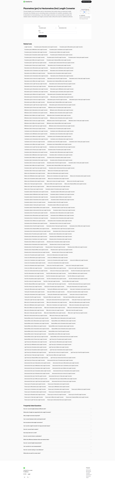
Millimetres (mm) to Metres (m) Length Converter (34, 115)
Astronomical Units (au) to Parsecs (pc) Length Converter (64, 381)
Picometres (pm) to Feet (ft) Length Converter (56, 57)
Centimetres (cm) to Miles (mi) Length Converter (34, 144)
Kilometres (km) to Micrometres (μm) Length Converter (35, 236)
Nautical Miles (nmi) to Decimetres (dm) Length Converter (63, 323)
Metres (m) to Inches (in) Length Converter (56, 181)
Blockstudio (88, 471)
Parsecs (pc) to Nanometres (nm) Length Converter (58, 384)
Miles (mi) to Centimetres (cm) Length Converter (57, 304)
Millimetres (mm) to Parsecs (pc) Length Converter (34, 128)
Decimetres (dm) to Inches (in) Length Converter (34, 162)
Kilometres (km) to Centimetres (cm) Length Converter (35, 239)
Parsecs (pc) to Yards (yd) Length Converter (33, 397)
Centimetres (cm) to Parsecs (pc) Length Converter (35, 149)
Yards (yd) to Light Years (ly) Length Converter (34, 299)
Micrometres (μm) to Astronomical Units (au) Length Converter (62, 104)
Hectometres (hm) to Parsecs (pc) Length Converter (64, 231)
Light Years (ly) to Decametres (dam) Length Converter (35, 349)
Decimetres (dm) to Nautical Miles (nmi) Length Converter (59, 165)
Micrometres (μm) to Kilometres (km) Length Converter (62, 96)
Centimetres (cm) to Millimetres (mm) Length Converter (35, 133)
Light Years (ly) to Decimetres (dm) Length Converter (35, 347)
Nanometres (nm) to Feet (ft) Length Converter (57, 78)
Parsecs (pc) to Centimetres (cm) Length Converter (35, 389)
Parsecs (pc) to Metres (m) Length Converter (81, 389)
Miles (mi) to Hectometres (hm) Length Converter (78, 307)
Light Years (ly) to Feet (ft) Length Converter (80, 352)
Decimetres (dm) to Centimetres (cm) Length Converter (61, 154)
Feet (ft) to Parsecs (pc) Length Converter (33, 286)
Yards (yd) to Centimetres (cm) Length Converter (80, 289)
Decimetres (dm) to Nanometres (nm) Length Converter (35, 152)
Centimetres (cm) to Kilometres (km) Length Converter (61, 139)
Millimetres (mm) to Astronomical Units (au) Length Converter (62, 125)
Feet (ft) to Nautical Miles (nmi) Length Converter (34, 283)
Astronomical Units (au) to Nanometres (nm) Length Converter (37, 362)
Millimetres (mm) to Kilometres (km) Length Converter (61, 118)
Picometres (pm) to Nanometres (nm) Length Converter (45, 46)
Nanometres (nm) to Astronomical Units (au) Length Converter (62, 83)
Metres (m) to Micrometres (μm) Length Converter (58, 173)
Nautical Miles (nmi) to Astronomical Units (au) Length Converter (64, 336)
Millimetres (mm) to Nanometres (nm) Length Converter (35, 110)
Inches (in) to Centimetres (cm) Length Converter (34, 260)
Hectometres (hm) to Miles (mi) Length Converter (80, 225)
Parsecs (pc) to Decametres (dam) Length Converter (35, 391)
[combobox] (47, 28)
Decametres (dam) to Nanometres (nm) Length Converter (36, 191)
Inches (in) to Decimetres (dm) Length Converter (57, 260)
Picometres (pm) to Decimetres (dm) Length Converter (35, 52)
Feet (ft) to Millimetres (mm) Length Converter (77, 273)
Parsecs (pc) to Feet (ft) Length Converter (77, 394)
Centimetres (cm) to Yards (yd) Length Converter (79, 141)
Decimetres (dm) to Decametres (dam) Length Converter (59, 157)
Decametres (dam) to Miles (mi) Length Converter (58, 204)
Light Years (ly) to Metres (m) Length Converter (59, 347)
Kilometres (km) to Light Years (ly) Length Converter (61, 249)
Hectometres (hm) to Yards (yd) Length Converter (57, 225)
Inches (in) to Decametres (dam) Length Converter (34, 262)
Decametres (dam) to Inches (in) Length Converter (34, 202)
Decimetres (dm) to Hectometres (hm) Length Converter (36, 160)
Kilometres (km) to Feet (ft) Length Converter (33, 247)
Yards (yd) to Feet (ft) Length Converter (32, 297)
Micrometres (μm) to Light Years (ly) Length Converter (35, 104)
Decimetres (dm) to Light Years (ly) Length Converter (35, 168)
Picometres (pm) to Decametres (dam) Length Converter (36, 54)
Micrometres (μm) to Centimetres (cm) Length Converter (36, 91)
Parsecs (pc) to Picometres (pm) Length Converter (34, 384)
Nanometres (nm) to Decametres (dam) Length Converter (59, 73)
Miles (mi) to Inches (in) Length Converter (55, 310)
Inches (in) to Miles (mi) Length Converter (33, 268)
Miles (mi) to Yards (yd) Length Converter (33, 312)
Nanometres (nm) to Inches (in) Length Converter (34, 78)
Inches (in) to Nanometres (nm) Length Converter (57, 254)
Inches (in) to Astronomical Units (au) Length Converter (36, 270)
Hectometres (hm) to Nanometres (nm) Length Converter (62, 212)
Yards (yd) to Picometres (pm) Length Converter (54, 286)
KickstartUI (88, 476)
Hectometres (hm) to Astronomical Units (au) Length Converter (37, 231)
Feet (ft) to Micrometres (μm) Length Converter (56, 273)
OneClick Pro (89, 474)
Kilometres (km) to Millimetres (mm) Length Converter (61, 236)
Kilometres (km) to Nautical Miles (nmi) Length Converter (36, 249)
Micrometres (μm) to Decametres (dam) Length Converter (60, 94)
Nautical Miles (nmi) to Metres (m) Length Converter (35, 326)
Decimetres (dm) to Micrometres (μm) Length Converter (61, 152)
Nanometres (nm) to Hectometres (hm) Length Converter (36, 75)
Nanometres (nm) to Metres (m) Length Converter (34, 73)
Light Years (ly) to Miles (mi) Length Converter (56, 355)
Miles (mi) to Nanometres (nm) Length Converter (57, 302)
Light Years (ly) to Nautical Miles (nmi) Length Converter (36, 357)
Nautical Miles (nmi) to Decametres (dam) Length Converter (61, 326)
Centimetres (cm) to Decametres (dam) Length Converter (59, 136)
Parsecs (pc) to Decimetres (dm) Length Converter (58, 389)
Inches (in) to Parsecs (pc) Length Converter (59, 270)
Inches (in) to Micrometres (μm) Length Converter (34, 257)
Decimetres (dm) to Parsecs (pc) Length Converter (34, 170)
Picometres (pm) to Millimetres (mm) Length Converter (35, 49)
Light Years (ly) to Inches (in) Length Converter (58, 352)
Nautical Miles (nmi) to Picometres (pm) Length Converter (36, 318)
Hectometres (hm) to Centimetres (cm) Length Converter (36, 218)
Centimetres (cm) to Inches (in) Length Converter (34, 141)
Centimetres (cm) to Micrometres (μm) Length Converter (62, 131)
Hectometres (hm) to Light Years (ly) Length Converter (63, 228)
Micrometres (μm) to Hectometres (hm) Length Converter (36, 96)
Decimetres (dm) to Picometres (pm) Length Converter (59, 149)
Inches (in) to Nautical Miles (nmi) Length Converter (55, 268)
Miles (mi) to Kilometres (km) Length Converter (34, 310)
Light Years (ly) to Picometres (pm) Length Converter (60, 339)
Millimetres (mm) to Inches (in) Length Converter (34, 120)
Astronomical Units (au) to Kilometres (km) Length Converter (37, 373)
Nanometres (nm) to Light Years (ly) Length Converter (35, 83)
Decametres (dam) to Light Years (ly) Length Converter (63, 207)
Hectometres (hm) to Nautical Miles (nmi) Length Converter (36, 228)
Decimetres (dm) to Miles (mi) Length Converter (34, 165)
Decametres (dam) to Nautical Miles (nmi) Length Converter (36, 207)
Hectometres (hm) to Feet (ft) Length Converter (34, 225)
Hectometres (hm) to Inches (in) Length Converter (60, 223)
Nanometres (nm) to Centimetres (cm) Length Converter (36, 70)
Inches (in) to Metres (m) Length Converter (79, 260)
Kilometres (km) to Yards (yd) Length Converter (55, 247)
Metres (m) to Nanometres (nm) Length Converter (34, 173)
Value (39, 30)
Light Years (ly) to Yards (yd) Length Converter (34, 355)
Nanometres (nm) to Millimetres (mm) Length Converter (61, 67)
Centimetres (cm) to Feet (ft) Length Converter (57, 141)
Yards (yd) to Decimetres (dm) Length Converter (34, 291)
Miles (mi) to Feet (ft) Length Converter (74, 310)
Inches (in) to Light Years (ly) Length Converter (78, 268)
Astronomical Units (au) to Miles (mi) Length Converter (35, 378)
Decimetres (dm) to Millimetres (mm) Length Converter (35, 154)
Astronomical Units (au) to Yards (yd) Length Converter (60, 376)
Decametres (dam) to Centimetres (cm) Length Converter (62, 194)
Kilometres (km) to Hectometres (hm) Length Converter (35, 244)
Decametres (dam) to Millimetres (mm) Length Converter (36, 194)
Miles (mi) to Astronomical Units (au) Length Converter (35, 315)
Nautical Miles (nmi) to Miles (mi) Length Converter (59, 333)
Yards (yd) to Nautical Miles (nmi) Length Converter (74, 297)
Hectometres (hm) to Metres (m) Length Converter (34, 220)
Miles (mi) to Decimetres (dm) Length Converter (79, 304)
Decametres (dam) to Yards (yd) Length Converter (34, 204)
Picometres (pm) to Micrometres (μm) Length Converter (71, 46)
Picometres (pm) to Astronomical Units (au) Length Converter (61, 62)
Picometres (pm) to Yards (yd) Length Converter (78, 57)
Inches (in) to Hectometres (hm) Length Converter (58, 262)
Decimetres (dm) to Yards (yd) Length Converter (79, 162)
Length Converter (28, 46)
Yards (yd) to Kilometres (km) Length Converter (57, 294)
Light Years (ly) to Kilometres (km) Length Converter (35, 352)
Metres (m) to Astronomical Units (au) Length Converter (58, 186)
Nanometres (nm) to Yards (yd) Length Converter (79, 78)
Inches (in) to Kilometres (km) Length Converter (34, 265)
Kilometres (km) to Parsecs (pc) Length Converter (62, 252)
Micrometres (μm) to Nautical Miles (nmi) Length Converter (59, 102)
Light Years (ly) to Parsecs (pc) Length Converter (34, 360)
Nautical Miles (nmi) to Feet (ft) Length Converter (59, 331)
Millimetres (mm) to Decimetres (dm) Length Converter (61, 112)
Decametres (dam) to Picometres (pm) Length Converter (57, 189)
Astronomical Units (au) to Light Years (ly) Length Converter (36, 381)
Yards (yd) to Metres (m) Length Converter (56, 291)
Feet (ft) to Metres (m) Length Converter (76, 276)
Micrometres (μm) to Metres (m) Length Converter (34, 94)
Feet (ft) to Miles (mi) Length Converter (70, 281)
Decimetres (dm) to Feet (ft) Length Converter (56, 162)
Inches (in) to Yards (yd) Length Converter (74, 265)
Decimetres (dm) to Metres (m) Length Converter (34, 157)
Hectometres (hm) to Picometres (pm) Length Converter (36, 212)
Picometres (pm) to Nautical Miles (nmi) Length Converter (59, 60)
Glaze (87, 477)
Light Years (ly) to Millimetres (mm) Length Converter (35, 344)
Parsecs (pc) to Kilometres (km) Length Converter (34, 394)
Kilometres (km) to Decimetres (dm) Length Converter (60, 239)
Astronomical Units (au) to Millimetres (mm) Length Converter (37, 365)
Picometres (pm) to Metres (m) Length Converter (59, 52)
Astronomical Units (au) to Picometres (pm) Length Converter (60, 360)
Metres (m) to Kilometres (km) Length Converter (34, 181)
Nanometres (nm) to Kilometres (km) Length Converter (62, 75)
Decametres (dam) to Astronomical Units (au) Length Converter (37, 210)
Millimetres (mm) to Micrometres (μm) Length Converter (61, 110)
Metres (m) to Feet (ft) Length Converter (75, 181)
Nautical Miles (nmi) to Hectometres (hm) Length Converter (36, 328)
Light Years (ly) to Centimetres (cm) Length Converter (60, 344)
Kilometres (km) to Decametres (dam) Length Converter (58, 241)
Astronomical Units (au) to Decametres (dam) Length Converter (37, 370)
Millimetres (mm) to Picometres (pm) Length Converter (59, 107)
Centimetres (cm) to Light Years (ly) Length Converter (35, 146)
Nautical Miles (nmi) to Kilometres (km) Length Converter (63, 328)
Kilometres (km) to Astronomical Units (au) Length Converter (37, 252)
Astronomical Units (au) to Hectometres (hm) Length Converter (66, 370)
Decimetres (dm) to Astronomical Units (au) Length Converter (61, 168)
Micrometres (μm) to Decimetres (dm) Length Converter (61, 91)
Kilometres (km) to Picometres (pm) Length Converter (35, 233)
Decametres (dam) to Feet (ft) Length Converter (58, 202)
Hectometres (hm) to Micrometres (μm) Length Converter (36, 215)
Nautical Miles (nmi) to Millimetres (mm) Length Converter (64, 320)
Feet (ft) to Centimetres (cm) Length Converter (34, 276)
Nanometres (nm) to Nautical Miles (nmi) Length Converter (59, 81)
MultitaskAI (88, 470)
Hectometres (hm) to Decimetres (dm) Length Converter (62, 218)
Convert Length (42, 36)
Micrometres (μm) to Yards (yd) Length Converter (80, 99)
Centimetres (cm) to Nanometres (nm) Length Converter (36, 131)
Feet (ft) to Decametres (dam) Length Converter (34, 278)
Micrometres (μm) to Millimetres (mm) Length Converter (61, 89)
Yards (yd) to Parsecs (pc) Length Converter (81, 299)
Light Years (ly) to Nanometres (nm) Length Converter (35, 341)
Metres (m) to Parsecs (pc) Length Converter (33, 189)
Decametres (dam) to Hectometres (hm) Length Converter (36, 199)
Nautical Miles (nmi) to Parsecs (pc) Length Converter (35, 339)
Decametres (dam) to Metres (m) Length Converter (60, 197)
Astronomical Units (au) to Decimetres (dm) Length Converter (37, 368)
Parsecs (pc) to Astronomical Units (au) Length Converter (59, 399)
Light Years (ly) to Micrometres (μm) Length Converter (60, 341)
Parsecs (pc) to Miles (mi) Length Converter (54, 397)
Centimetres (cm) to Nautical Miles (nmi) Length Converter (59, 144)
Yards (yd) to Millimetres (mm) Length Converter (57, 289)
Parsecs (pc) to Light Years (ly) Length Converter (34, 399)
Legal (29, 474)
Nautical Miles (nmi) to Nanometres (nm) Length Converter (63, 318)
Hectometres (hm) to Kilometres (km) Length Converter (35, 223)
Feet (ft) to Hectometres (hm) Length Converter (56, 278)
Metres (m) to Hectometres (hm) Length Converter (58, 178)
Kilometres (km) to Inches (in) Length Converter (60, 244)
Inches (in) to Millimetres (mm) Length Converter (58, 257)
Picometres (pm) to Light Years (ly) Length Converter (35, 62)
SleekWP (88, 473)
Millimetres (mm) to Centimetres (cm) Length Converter (35, 112)
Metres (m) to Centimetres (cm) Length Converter (57, 175)
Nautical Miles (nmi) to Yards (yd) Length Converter (35, 333)
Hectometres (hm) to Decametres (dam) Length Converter (60, 220)
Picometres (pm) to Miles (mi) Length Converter (34, 60)
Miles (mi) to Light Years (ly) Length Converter (77, 312)
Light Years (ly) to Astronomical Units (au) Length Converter (63, 357)
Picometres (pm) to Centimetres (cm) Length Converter (61, 49)
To (58, 26)
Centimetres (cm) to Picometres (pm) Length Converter (59, 128)
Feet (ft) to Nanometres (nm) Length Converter (34, 273)
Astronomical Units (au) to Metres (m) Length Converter (64, 368)
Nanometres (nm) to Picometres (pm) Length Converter (59, 65)
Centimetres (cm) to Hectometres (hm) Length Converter (36, 139)
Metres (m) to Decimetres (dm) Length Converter (80, 175)
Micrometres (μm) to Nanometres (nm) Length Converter (36, 89)
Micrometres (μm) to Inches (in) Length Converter (34, 99)
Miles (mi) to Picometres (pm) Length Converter (34, 302)
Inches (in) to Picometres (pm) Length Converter (34, 254)
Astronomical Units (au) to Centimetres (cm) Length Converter (65, 365)
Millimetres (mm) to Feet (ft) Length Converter (56, 120)
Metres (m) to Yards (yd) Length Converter (33, 183)
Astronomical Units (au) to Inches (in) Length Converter (63, 373)
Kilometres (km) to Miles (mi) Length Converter (77, 247)
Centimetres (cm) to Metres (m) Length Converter (34, 136)
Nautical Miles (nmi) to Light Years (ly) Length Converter (36, 336)
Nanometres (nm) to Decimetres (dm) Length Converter (61, 70)
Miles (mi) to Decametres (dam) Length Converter (54, 307)
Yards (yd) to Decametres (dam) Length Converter (77, 291)
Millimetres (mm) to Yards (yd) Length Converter (79, 120)
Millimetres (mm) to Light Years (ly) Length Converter (35, 125)
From (39, 26)
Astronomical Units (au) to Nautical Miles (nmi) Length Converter (63, 378)
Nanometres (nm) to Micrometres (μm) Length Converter (36, 67)
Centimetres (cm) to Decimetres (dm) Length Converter (61, 133)
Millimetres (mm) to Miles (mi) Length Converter (34, 123)
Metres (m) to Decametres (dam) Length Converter (35, 178)
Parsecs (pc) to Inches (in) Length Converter (57, 394)
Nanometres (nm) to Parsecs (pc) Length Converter (35, 86)
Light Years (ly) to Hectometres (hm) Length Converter (61, 349)
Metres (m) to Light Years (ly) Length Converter (34, 186)
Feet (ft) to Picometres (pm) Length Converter (80, 270)
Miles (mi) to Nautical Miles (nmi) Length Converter (55, 312)
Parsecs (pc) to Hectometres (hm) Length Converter (59, 391)
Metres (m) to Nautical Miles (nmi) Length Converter (75, 183)
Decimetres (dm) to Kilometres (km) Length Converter (61, 160)
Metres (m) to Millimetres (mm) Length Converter (34, 175)
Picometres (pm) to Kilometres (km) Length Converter (61, 54)
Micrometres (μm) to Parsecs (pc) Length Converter (35, 107)
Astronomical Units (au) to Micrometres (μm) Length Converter (66, 362)
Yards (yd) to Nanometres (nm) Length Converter (77, 286)
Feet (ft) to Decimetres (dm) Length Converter (55, 276)
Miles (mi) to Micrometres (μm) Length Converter (79, 302)
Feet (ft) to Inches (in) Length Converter (32, 281)
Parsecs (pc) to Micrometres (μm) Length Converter (35, 386)
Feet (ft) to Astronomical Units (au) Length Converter (79, 283)
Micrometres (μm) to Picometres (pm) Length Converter (59, 86)
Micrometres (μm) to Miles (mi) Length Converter (34, 102)
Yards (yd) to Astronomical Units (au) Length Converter (57, 299)
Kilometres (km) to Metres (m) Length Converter (34, 241)
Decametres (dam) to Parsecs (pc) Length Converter (64, 210)
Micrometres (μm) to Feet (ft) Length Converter (57, 99)
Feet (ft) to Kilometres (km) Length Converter (78, 278)
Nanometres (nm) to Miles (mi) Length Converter (34, 81)
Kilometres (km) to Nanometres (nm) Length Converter (60, 233)
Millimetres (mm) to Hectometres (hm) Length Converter (36, 118)
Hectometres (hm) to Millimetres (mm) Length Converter (62, 215)
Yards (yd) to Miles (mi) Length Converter (52, 297)
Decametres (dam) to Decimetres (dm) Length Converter (36, 197)
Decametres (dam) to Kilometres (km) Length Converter (62, 199)
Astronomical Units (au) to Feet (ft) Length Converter (35, 376)
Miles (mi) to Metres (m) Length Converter (33, 307)
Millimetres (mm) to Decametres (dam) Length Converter (59, 115)
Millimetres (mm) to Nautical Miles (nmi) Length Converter (59, 123)
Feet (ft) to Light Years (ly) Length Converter (56, 283)
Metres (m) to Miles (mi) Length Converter (53, 183)
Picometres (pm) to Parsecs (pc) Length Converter (34, 65)
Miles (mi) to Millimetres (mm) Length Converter (34, 304)
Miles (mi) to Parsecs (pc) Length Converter (59, 315)
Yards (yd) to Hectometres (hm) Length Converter (34, 294)
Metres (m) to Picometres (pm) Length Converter (58, 170)
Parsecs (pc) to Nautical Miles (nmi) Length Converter (77, 397)
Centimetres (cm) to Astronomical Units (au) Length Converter (62, 146)
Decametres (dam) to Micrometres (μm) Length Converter (63, 191)
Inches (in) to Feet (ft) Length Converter (55, 265)
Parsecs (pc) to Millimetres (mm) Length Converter (58, 386)
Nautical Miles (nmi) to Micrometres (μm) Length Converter (36, 320)
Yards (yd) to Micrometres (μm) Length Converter (34, 289)
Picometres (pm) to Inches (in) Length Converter (34, 57)
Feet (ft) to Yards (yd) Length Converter (52, 281)
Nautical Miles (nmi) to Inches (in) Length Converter (35, 331)
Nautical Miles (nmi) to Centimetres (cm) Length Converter (36, 323)
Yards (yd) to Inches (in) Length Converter (78, 294)
